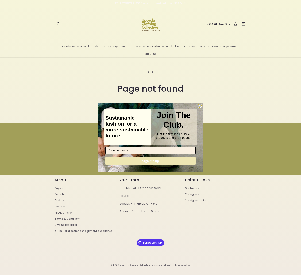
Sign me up (150, 160)
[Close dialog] (199, 105)
